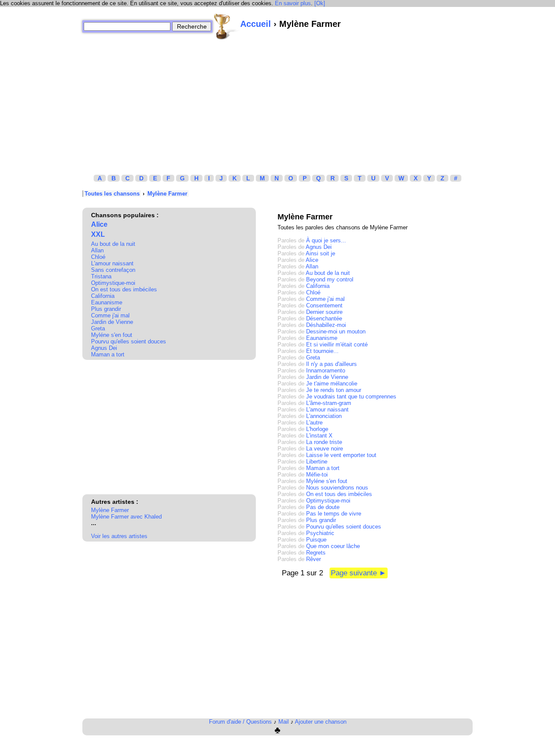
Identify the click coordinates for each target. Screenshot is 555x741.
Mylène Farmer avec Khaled (126, 516)
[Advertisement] (277, 101)
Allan (97, 250)
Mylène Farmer (167, 193)
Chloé (98, 257)
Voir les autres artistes (119, 536)
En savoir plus (293, 3)
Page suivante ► (358, 573)
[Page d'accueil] (226, 26)
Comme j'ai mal (110, 315)
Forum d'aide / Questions (240, 721)
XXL (98, 234)
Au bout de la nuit (113, 244)
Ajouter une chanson (320, 721)
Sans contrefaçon (113, 270)
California (102, 296)
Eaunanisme (106, 302)
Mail (283, 721)
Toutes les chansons (112, 193)
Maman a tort (107, 354)
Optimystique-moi (113, 283)
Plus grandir (106, 309)
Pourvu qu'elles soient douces (128, 341)
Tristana (101, 276)
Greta (98, 328)
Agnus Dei (104, 348)
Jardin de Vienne (112, 322)
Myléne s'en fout (111, 335)
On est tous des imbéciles (124, 289)
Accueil (255, 24)
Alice (99, 224)
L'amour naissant (112, 263)
